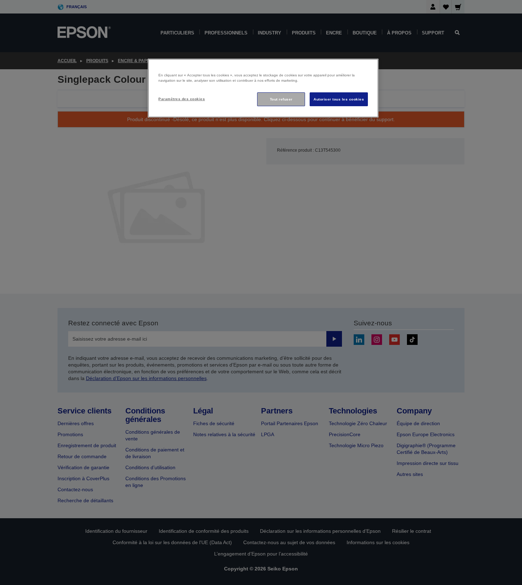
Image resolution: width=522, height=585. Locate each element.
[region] (263, 88)
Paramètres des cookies (181, 99)
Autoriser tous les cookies (339, 99)
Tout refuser (281, 99)
